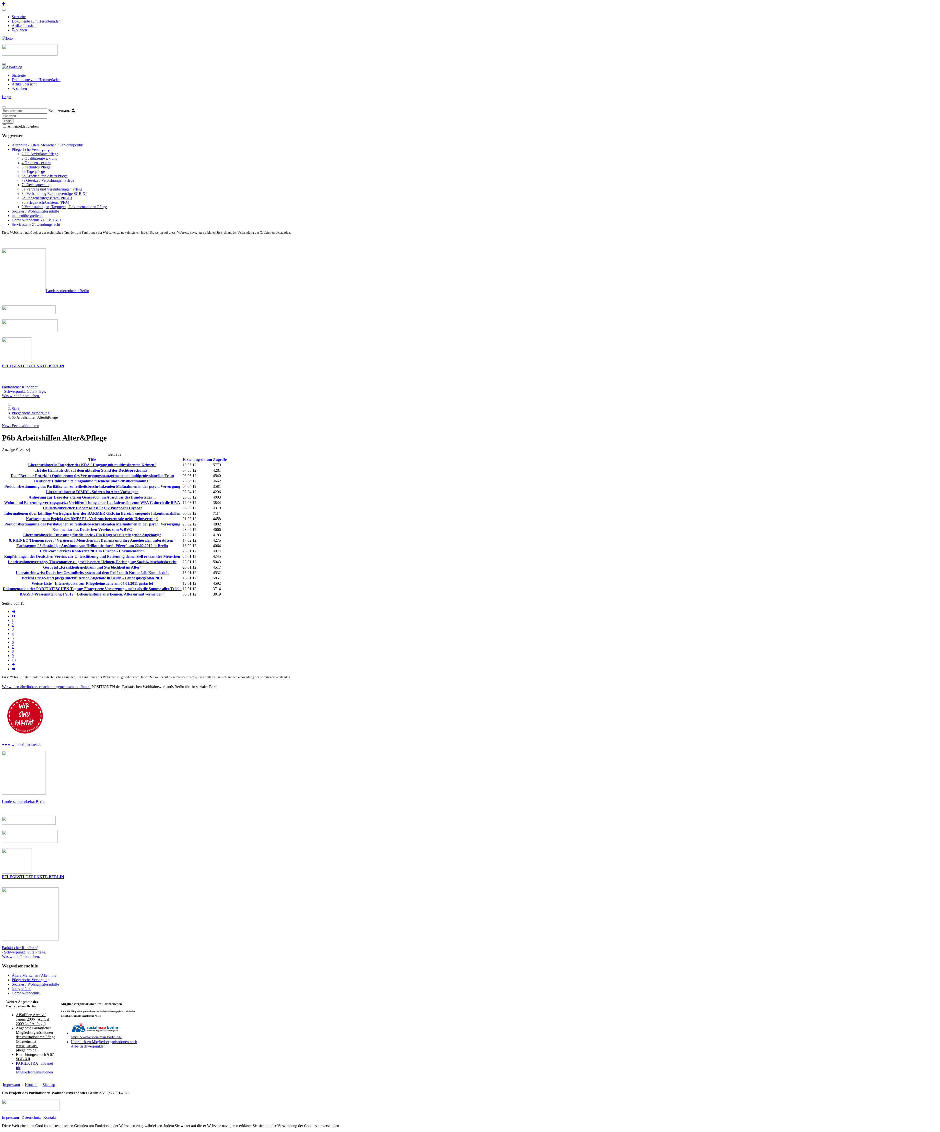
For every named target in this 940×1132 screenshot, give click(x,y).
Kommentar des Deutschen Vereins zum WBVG (92, 529)
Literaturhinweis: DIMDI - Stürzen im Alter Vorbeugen (92, 492)
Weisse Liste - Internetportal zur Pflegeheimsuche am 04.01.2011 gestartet (92, 583)
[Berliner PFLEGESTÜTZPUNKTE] (17, 361)
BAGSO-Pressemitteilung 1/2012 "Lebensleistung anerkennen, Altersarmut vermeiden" (92, 594)
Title (92, 459)
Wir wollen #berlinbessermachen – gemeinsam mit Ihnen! (46, 687)
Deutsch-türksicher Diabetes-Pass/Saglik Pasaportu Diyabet (92, 508)
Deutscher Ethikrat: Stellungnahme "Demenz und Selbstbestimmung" (92, 481)
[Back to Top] (3, 4)
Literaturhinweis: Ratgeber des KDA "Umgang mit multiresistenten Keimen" (92, 465)
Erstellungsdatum (197, 459)
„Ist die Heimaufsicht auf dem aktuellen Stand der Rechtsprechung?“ (92, 470)
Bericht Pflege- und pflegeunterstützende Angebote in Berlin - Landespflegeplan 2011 (92, 578)
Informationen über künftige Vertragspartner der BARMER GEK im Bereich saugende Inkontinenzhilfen (92, 513)
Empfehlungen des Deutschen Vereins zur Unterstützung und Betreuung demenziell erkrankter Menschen (92, 556)
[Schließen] (4, 107)
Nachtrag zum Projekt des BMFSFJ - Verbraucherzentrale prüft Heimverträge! (92, 519)
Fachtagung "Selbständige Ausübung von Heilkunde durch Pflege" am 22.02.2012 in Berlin (92, 546)
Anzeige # (10, 450)
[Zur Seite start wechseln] (13, 611)
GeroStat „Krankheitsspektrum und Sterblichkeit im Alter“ (92, 567)
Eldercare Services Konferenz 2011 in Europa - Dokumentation (92, 551)
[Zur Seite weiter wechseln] (13, 664)
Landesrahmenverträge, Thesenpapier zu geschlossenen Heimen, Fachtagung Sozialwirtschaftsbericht (92, 562)
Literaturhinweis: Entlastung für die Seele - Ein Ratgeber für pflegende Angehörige (92, 535)
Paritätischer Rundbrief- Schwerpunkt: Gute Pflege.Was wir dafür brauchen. (24, 391)
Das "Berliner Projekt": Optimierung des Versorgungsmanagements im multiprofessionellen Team (92, 476)
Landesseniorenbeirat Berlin (67, 291)
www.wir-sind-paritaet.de (21, 744)
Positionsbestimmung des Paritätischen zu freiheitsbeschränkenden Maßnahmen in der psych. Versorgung (92, 486)
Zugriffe (220, 459)
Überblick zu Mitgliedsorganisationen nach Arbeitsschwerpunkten (104, 1044)
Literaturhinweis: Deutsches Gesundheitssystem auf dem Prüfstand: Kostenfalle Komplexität (92, 573)
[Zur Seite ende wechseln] (13, 669)
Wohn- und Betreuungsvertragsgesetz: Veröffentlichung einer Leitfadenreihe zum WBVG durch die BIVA (92, 502)
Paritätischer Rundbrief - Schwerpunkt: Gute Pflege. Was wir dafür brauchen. (24, 952)
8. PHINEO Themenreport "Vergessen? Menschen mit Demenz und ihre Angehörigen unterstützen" (92, 540)
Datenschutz (31, 1117)
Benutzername (59, 110)
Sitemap (49, 1085)
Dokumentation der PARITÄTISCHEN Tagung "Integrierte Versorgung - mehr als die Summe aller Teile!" (92, 589)
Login (6, 97)
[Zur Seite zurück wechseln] (13, 616)
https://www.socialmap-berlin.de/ (96, 1037)
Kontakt (31, 1085)
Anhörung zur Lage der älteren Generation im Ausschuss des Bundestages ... (92, 497)
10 (14, 660)
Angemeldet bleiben (23, 126)
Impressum (11, 1085)
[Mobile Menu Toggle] (4, 10)
